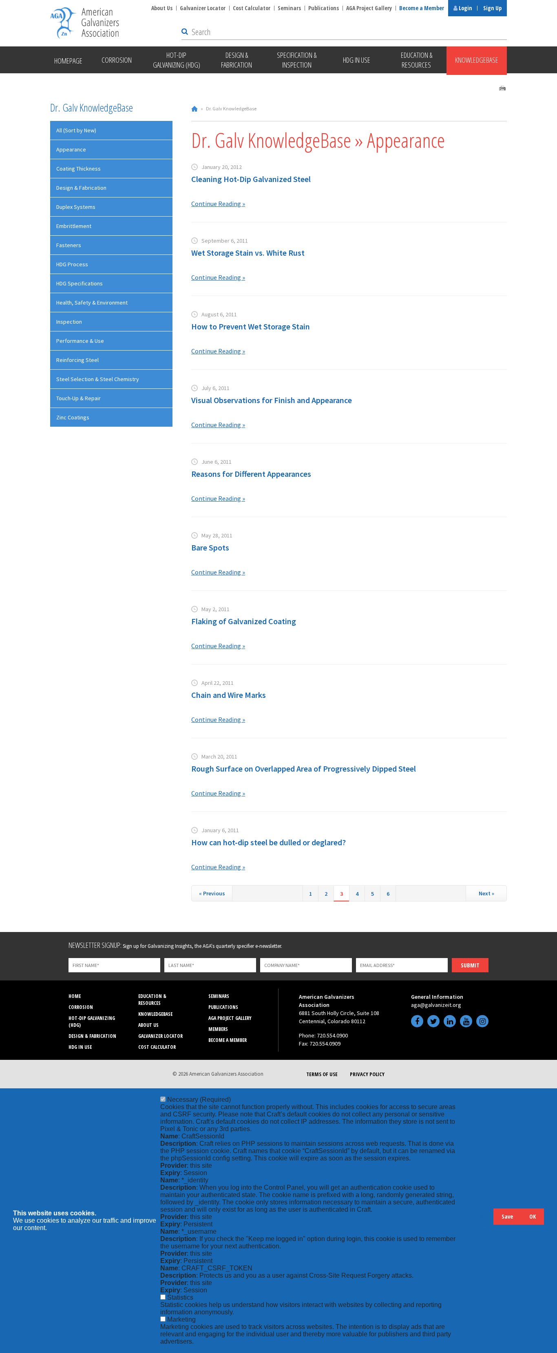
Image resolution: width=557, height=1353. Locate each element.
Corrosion (81, 1007)
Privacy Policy (367, 1074)
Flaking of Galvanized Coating (243, 621)
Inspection (69, 321)
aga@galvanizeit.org (436, 1005)
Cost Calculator (251, 8)
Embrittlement (73, 226)
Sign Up (492, 8)
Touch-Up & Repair (78, 398)
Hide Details (483, 1220)
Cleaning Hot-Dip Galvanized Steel (251, 179)
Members (218, 1029)
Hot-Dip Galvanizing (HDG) (92, 1021)
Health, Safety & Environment (92, 302)
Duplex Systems (75, 207)
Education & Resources (152, 1000)
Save (507, 1216)
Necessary (199, 1099)
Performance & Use (80, 340)
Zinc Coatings (72, 417)
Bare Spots (210, 547)
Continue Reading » (218, 204)
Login (465, 8)
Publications (323, 8)
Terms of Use (322, 1074)
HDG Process (72, 264)
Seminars (289, 8)
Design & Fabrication (81, 187)
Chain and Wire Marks (228, 695)
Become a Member (421, 8)
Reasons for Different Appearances (251, 474)
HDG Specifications (79, 283)
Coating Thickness (78, 168)
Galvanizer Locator (202, 8)
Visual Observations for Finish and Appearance (271, 400)
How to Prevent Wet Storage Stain (250, 326)
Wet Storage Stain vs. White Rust (248, 253)
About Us (161, 8)
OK (532, 1216)
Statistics (180, 1297)
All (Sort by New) (76, 130)
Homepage (68, 61)
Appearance (71, 149)
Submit (470, 965)
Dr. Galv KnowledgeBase (91, 107)
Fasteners (68, 245)
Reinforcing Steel (77, 360)
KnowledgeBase (155, 1014)
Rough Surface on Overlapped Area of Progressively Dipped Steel (303, 768)
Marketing (181, 1319)
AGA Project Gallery (369, 8)
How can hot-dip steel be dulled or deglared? (268, 842)
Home (194, 109)
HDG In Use (80, 1047)
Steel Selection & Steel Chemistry (97, 379)
